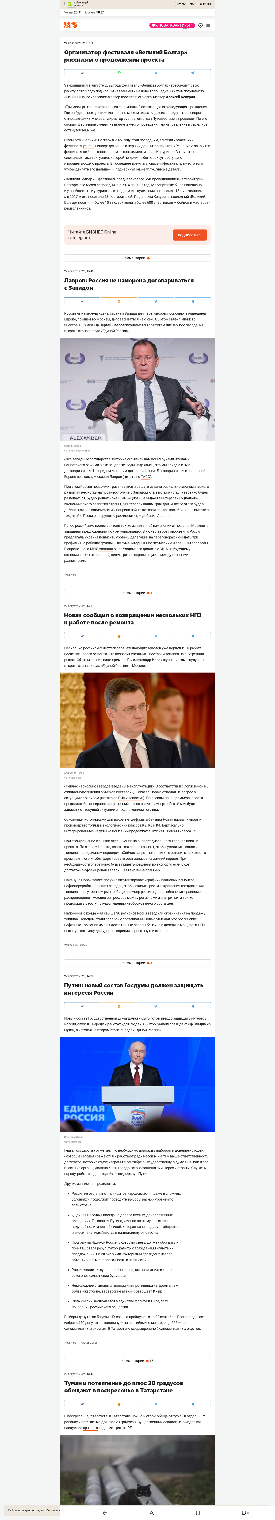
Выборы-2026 (89, 1342)
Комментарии (138, 258)
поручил (110, 880)
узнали (88, 146)
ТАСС (145, 476)
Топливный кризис (75, 945)
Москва (90, 12)
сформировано (143, 1328)
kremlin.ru (76, 777)
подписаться (190, 235)
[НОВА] (171, 25)
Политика (70, 574)
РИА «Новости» (130, 798)
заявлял (106, 549)
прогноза (90, 1428)
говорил (175, 531)
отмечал (163, 919)
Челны (68, 12)
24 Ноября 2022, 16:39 (78, 43)
